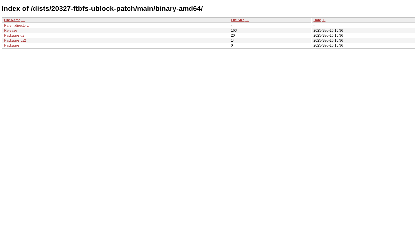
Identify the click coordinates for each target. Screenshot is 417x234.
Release (10, 30)
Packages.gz (14, 35)
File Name (12, 20)
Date (317, 20)
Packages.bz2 (15, 40)
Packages (12, 45)
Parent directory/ (16, 25)
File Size (238, 20)
